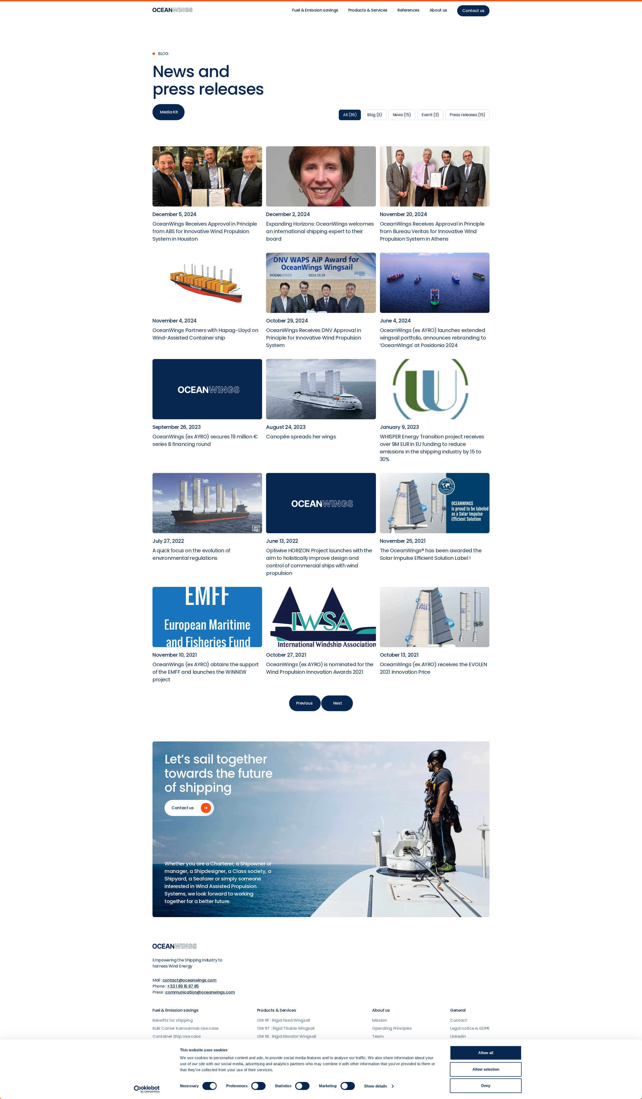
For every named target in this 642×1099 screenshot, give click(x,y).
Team (378, 1036)
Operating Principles (392, 1028)
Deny (485, 1085)
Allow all (485, 1053)
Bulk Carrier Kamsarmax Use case (185, 1028)
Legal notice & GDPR (470, 1028)
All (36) (350, 115)
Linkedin (458, 1036)
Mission (379, 1020)
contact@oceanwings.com (189, 980)
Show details (375, 1086)
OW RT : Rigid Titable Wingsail (285, 1028)
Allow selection (485, 1069)
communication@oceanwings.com (200, 992)
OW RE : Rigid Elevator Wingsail (286, 1036)
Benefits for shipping (172, 1020)
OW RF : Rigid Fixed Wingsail (283, 1020)
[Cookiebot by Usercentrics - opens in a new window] (147, 1089)
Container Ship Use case (176, 1036)
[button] (315, 10)
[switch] (258, 1086)
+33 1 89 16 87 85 (183, 986)
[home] (172, 11)
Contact (458, 1020)
